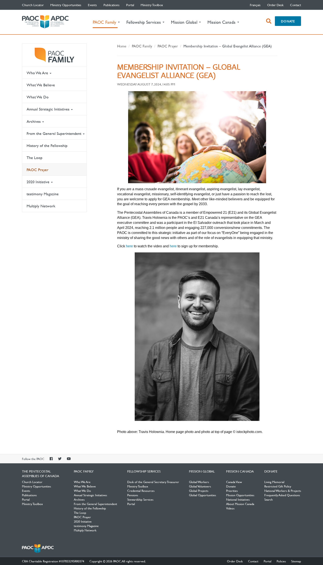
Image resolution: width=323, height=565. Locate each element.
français (255, 5)
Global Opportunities (202, 495)
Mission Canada (240, 471)
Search (268, 499)
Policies (281, 561)
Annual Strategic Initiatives (49, 109)
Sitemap (296, 561)
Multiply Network (41, 206)
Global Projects (198, 491)
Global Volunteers (200, 486)
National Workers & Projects (282, 491)
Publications (111, 5)
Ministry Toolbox (152, 5)
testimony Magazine (43, 194)
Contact (295, 5)
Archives (34, 121)
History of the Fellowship (47, 145)
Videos (230, 508)
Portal (130, 5)
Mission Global (202, 471)
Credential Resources (140, 491)
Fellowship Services (144, 471)
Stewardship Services (140, 499)
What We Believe (41, 85)
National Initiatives (238, 499)
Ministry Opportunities (65, 5)
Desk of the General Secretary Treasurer (153, 482)
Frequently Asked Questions (282, 495)
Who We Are (38, 73)
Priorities (232, 491)
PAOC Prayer (37, 169)
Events (92, 5)
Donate (288, 21)
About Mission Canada (240, 504)
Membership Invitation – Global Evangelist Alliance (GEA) (227, 46)
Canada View (234, 482)
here (129, 246)
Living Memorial (274, 482)
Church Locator (33, 5)
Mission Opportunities (240, 495)
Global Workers (199, 482)
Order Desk (275, 5)
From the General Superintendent (54, 133)
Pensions (132, 495)
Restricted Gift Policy (277, 486)
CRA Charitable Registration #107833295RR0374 (53, 561)
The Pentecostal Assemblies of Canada (45, 22)
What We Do (38, 97)
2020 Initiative (39, 181)
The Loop (34, 157)
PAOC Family (54, 55)
